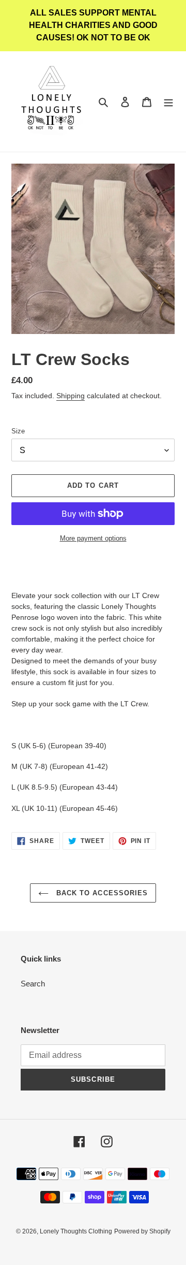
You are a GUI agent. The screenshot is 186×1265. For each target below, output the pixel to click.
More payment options (93, 538)
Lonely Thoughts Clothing (76, 1231)
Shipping (70, 395)
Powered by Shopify (142, 1231)
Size (18, 431)
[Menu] (168, 102)
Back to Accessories (101, 893)
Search (33, 983)
